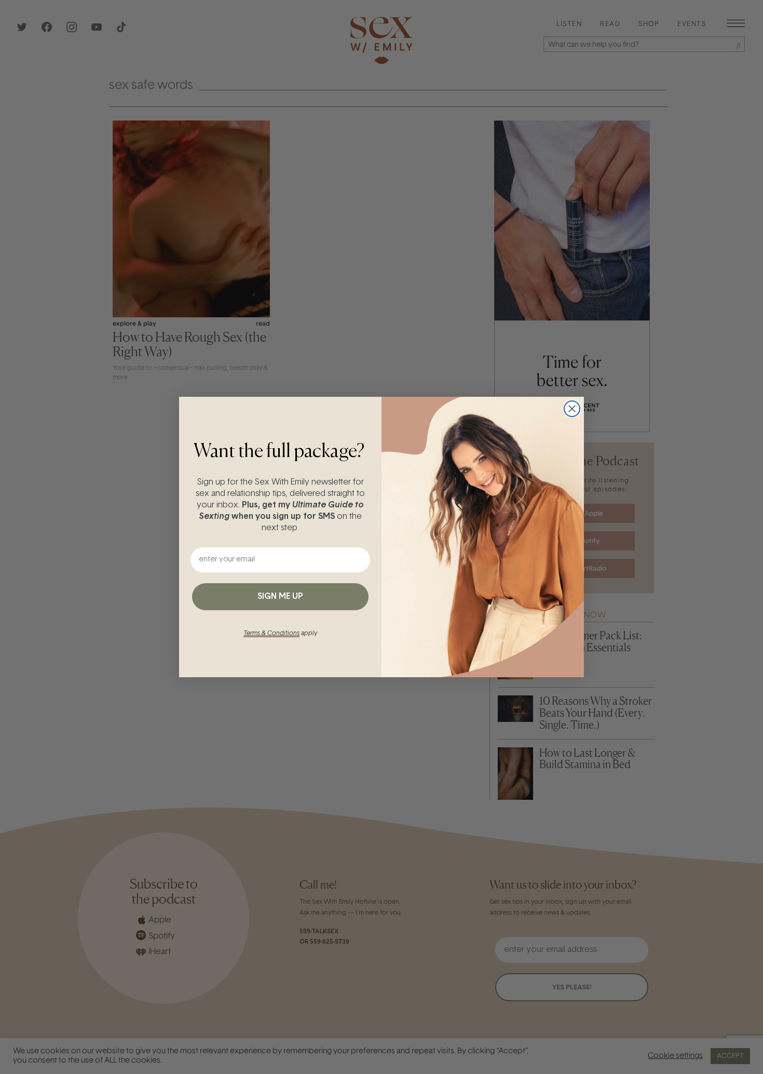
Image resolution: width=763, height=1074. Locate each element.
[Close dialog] (572, 409)
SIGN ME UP (280, 597)
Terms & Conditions (271, 633)
